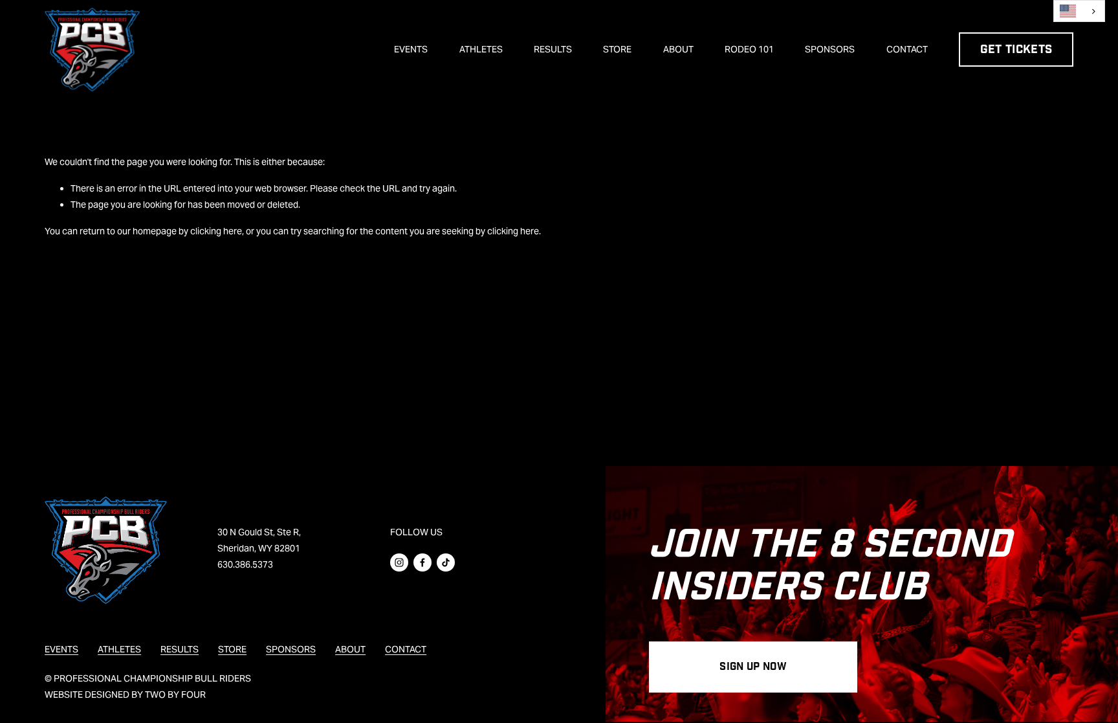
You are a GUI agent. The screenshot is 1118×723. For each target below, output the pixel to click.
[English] (1079, 11)
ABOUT (678, 49)
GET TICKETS (1016, 49)
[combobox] (1079, 11)
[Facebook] (422, 562)
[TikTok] (446, 562)
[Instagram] (399, 562)
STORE (617, 49)
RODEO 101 (749, 49)
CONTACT (907, 49)
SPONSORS (830, 49)
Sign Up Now (753, 667)
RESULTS (553, 49)
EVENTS (411, 49)
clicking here (216, 231)
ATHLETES (481, 49)
